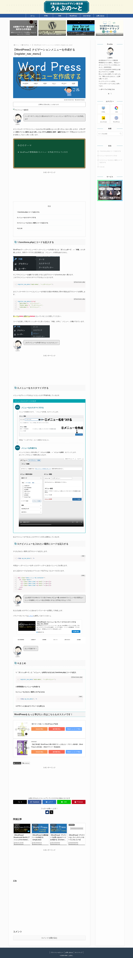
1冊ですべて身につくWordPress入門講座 (44, 724)
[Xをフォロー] (51, 812)
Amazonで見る (39, 729)
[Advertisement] (49, 186)
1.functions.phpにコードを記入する (28, 212)
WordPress (18, 763)
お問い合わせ (69, 952)
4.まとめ (19, 228)
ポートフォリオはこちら (108, 89)
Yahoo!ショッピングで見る (74, 729)
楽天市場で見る (56, 729)
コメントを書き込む (49, 938)
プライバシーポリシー (57, 952)
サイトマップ (78, 952)
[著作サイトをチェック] (47, 812)
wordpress (26, 763)
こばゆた (110, 58)
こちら (30, 615)
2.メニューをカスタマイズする (26, 217)
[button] (120, 134)
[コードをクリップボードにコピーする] (83, 285)
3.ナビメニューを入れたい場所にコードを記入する (32, 223)
